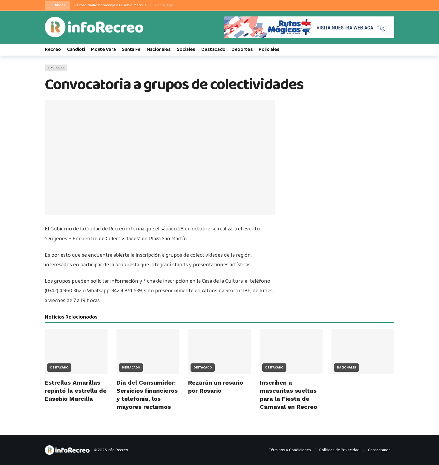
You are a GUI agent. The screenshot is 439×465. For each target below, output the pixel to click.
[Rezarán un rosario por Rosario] (219, 351)
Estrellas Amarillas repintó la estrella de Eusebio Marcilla (76, 390)
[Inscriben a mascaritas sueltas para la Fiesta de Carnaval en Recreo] (291, 351)
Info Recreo (118, 450)
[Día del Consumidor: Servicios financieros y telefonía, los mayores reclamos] (147, 351)
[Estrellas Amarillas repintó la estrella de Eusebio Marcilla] (76, 351)
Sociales (56, 67)
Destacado (59, 367)
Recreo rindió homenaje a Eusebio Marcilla (110, 5)
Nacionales (346, 367)
